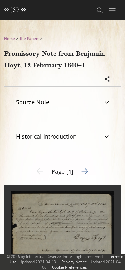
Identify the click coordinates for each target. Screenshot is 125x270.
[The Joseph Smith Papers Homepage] (15, 10)
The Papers (29, 38)
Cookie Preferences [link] (69, 267)
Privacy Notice (74, 262)
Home (9, 38)
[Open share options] (107, 79)
